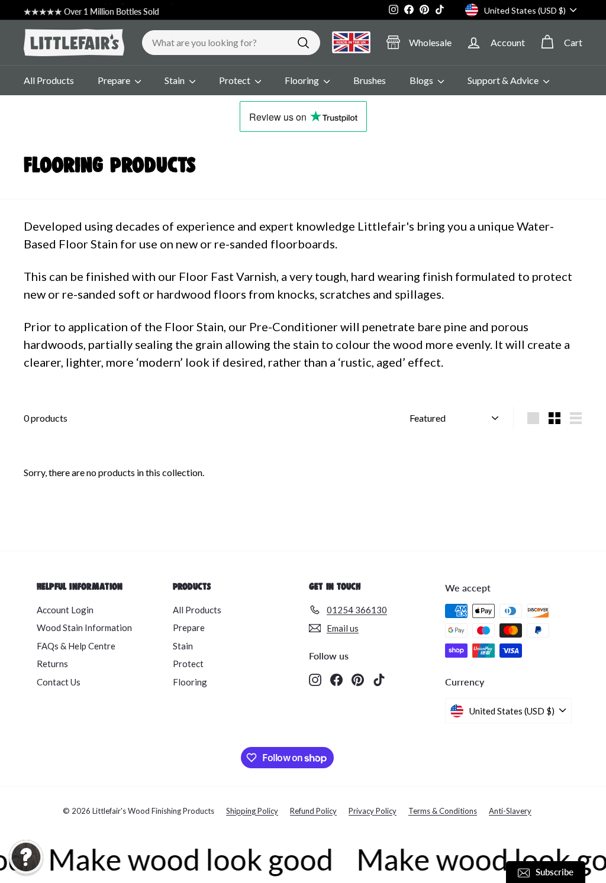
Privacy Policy (373, 811)
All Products (49, 80)
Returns (52, 663)
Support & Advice (504, 80)
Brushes (369, 80)
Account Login (65, 609)
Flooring (303, 80)
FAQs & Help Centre (76, 646)
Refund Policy (313, 811)
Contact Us (58, 682)
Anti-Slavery (510, 811)
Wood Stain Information (84, 627)
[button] (26, 857)
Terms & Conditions (442, 811)
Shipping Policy (252, 811)
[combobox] (231, 42)
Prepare (115, 80)
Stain (175, 80)
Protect (235, 80)
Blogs (422, 80)
